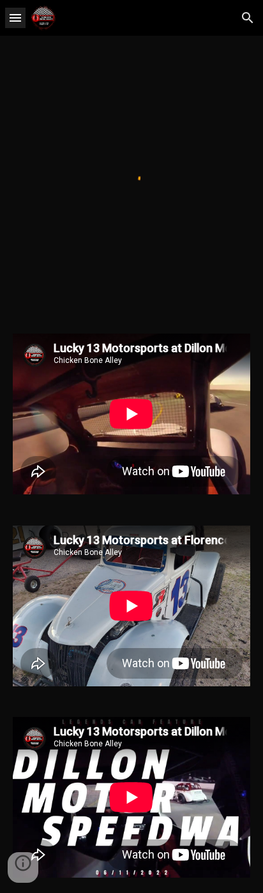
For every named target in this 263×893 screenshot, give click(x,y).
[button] (15, 17)
